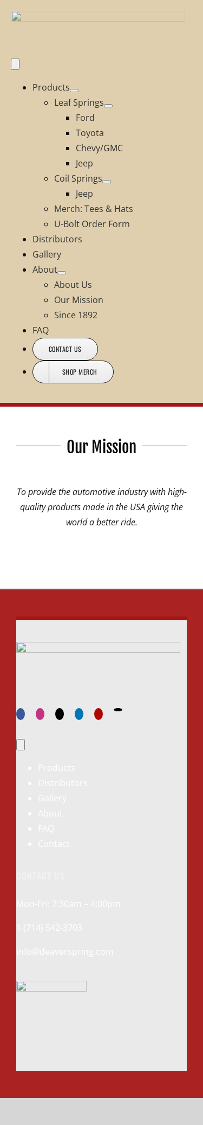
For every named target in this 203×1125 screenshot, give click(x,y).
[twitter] (59, 714)
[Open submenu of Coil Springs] (106, 181)
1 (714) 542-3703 (49, 928)
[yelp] (98, 714)
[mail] (118, 709)
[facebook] (20, 714)
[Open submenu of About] (61, 272)
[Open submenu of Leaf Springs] (108, 105)
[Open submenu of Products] (74, 90)
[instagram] (40, 714)
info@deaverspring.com (65, 951)
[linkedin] (79, 714)
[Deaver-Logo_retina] (98, 18)
